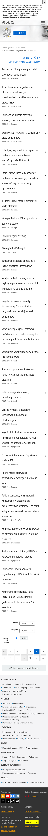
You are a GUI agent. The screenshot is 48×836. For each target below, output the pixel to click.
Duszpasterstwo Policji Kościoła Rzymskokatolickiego (15, 718)
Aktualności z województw (25, 684)
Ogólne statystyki (21, 732)
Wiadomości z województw (15, 50)
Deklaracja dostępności (33, 811)
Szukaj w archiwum (5, 640)
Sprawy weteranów (36, 782)
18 (29, 657)
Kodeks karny (26, 735)
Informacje (6, 732)
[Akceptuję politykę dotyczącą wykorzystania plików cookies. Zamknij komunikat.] (44, 2)
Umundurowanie (9, 713)
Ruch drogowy (21, 687)
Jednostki (6, 703)
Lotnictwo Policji (19, 691)
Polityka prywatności (8, 830)
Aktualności (20, 48)
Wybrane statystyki (10, 735)
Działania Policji (8, 679)
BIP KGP (35, 796)
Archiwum (32, 50)
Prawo (4, 743)
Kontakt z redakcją (7, 811)
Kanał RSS (3, 796)
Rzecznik (6, 782)
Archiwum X (7, 687)
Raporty (20, 739)
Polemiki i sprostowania (12, 694)
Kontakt (5, 777)
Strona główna (8, 48)
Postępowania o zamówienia (14, 770)
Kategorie (14, 630)
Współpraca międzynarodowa (31, 713)
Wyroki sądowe (32, 748)
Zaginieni (6, 691)
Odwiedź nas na (8, 796)
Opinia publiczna (34, 739)
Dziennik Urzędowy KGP (12, 748)
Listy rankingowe (9, 761)
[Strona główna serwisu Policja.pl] (3, 22)
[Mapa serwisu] (8, 22)
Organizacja (30, 707)
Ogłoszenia (33, 757)
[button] (43, 23)
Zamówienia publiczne (11, 765)
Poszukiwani (35, 687)
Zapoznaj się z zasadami (9, 826)
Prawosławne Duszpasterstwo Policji (17, 723)
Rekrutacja (23, 761)
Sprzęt (29, 710)
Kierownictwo (18, 703)
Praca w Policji (7, 752)
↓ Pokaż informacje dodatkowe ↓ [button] (24, 668)
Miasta (15, 622)
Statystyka (6, 727)
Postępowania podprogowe (13, 773)
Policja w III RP (8, 710)
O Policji (5, 698)
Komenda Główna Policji (12, 707)
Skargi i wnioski (19, 782)
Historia (21, 710)
